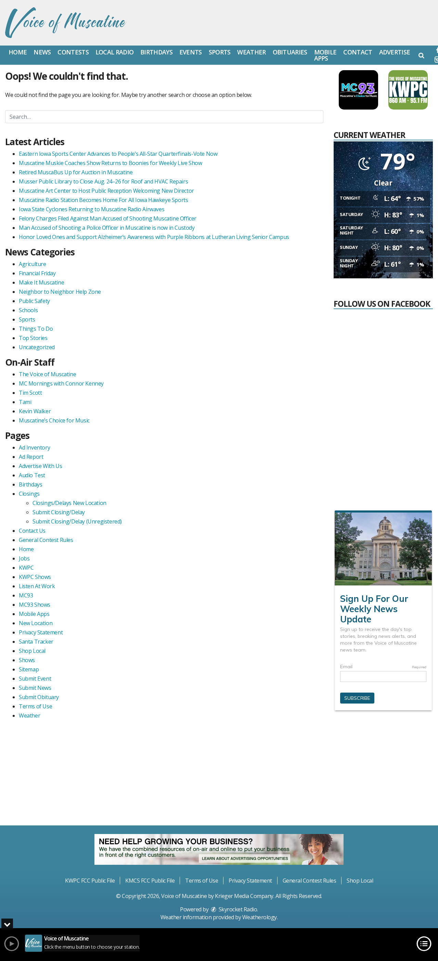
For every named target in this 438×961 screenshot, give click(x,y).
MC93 (26, 595)
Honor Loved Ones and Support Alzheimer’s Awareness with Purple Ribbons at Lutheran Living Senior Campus (154, 237)
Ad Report (31, 456)
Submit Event (35, 678)
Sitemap (29, 669)
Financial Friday (37, 273)
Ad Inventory (34, 447)
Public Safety (34, 301)
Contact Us (32, 530)
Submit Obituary (39, 697)
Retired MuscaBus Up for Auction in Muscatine (75, 172)
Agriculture (32, 264)
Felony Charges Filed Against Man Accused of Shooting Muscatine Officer (107, 218)
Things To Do (36, 328)
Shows (27, 660)
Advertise (394, 52)
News (42, 52)
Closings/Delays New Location (69, 503)
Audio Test (32, 475)
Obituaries (290, 52)
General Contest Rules (46, 540)
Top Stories (33, 338)
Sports (220, 52)
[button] (421, 55)
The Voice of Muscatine (47, 374)
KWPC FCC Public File (90, 880)
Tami (25, 402)
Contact (357, 52)
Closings (29, 493)
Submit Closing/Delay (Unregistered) (77, 521)
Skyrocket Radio (237, 909)
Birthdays (156, 52)
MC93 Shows (34, 604)
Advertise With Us (40, 466)
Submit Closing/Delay (59, 512)
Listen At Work (37, 586)
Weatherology (259, 917)
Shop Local (32, 651)
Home (18, 52)
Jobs (24, 558)
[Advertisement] (385, 772)
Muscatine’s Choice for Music (54, 420)
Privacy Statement (41, 632)
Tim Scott (30, 392)
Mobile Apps (325, 55)
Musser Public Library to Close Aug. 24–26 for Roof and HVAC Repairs (103, 181)
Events (190, 52)
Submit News (35, 688)
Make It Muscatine (41, 282)
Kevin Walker (35, 411)
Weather (251, 52)
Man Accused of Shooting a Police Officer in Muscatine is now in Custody (107, 227)
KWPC (26, 567)
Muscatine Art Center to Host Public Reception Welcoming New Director (106, 190)
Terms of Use (35, 706)
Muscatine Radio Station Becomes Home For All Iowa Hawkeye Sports (103, 200)
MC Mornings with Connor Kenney (61, 383)
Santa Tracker (36, 641)
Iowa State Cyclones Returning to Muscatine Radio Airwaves (91, 209)
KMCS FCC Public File (150, 880)
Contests (72, 52)
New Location (35, 623)
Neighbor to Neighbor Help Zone (60, 291)
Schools (28, 310)
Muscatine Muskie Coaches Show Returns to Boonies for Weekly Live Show (110, 163)
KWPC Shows (35, 577)
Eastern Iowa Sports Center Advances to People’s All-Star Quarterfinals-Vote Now (118, 153)
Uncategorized (37, 347)
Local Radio (114, 52)
